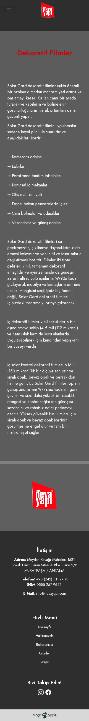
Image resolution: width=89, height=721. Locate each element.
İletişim (45, 662)
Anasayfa (44, 627)
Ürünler (44, 653)
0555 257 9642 (49, 584)
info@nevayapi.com (51, 593)
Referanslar (44, 644)
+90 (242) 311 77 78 (52, 579)
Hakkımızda (44, 635)
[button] (9, 9)
